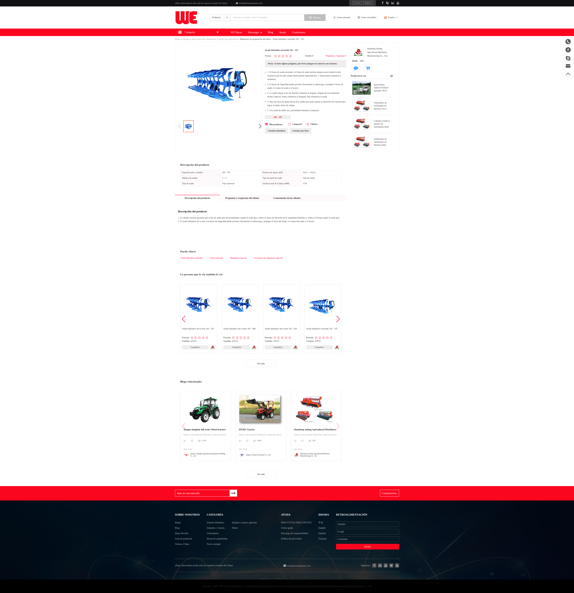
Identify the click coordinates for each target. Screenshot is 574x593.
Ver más (261, 363)
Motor (235, 528)
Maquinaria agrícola (238, 258)
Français (322, 538)
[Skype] (387, 3)
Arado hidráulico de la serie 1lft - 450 (281, 329)
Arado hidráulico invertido (191, 258)
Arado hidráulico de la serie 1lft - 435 (198, 329)
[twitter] (391, 565)
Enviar (367, 546)
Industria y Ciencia (216, 528)
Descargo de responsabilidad (294, 533)
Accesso (357, 3)
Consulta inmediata (276, 131)
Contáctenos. (299, 32)
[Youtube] (398, 3)
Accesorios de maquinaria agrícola (268, 258)
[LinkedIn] (392, 3)
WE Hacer (236, 32)
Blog (270, 32)
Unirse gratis (287, 528)
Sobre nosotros (187, 514)
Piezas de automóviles (217, 538)
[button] (338, 319)
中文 (320, 522)
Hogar (177, 39)
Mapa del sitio (181, 533)
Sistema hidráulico (215, 522)
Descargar (253, 32)
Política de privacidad (291, 538)
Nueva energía (213, 544)
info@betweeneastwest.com (250, 3)
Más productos (276, 124)
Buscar (317, 17)
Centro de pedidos (368, 17)
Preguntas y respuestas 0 (336, 56)
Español (391, 17)
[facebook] (374, 565)
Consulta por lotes (300, 131)
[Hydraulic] (386, 565)
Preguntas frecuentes (296, 522)
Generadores (213, 533)
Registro (368, 3)
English (322, 528)
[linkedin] (380, 565)
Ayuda (282, 32)
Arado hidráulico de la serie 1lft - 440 (239, 329)
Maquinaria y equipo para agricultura (222, 39)
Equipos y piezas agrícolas (194, 39)
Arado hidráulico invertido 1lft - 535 (321, 329)
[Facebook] (382, 3)
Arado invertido (216, 258)
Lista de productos (183, 538)
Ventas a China (182, 544)
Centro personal (343, 17)
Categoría (215, 514)
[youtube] (397, 565)
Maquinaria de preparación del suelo (255, 39)
